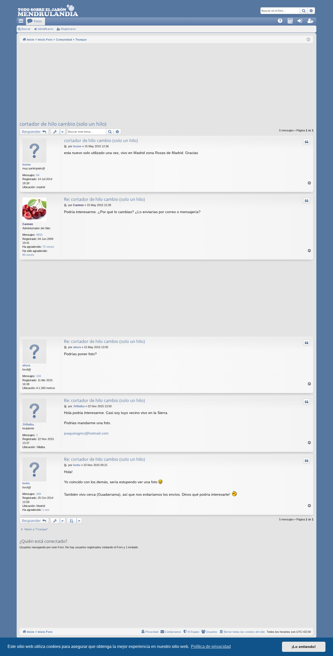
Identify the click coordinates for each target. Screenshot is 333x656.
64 (37, 175)
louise (26, 164)
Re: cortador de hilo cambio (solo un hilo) (104, 199)
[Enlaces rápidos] (21, 21)
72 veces (48, 246)
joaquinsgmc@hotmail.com (86, 433)
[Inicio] (48, 10)
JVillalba (28, 424)
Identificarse (45, 28)
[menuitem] (282, 21)
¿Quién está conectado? (43, 541)
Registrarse (68, 28)
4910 (39, 234)
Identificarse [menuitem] (302, 22)
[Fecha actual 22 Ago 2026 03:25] (308, 40)
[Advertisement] (166, 82)
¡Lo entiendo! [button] (304, 647)
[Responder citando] (306, 142)
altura (26, 365)
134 (38, 376)
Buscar (25, 28)
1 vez (45, 509)
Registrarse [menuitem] (312, 22)
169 (38, 493)
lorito (26, 483)
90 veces (28, 254)
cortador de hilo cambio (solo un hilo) (63, 123)
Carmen (27, 224)
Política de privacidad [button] (211, 646)
